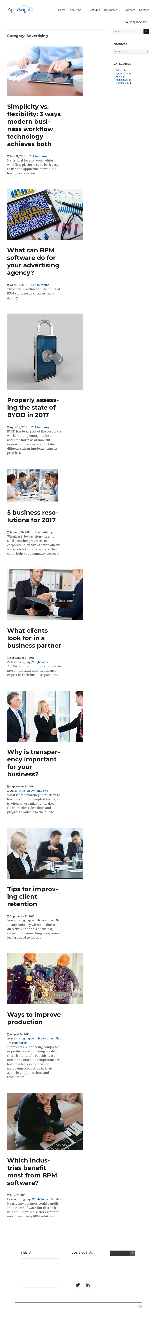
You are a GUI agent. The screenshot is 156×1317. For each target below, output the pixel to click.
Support (129, 10)
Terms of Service (30, 1285)
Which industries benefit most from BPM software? (32, 1171)
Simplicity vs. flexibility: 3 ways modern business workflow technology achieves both (34, 125)
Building (55, 920)
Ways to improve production (34, 1018)
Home (62, 10)
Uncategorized (123, 83)
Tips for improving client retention (32, 896)
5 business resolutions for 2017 (32, 516)
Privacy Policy (28, 1280)
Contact (144, 10)
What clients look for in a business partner (34, 638)
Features (94, 10)
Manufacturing (18, 1042)
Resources (110, 10)
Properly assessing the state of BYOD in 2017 (33, 407)
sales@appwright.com (82, 1275)
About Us (75, 10)
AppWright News (37, 662)
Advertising (40, 156)
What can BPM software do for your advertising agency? (33, 261)
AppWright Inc (22, 1306)
